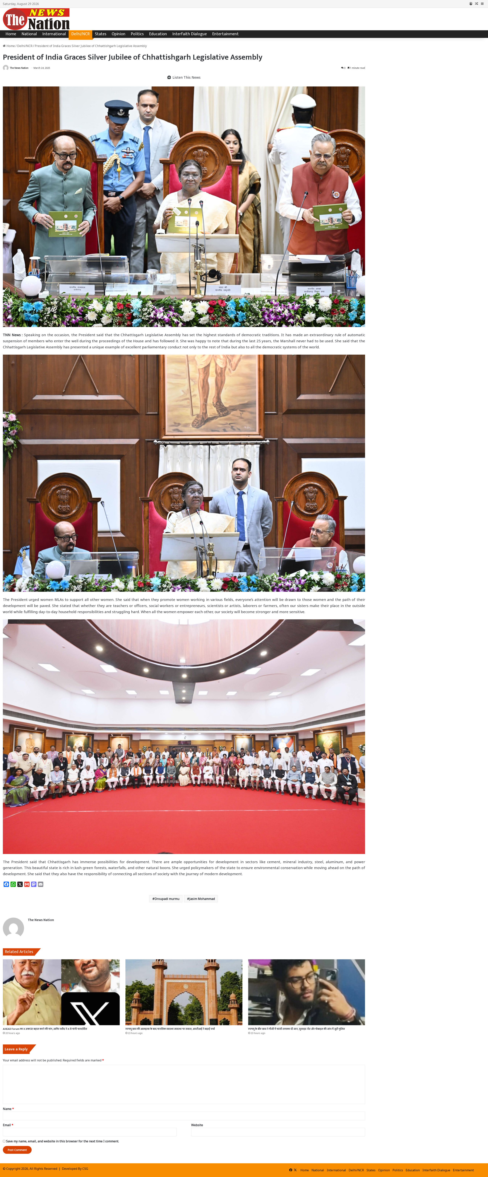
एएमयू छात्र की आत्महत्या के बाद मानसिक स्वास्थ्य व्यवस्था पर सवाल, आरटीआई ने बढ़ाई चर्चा (170, 1029)
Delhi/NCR (80, 34)
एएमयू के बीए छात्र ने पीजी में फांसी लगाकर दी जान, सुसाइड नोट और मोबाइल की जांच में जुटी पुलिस (296, 1029)
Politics (137, 34)
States (100, 34)
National (29, 34)
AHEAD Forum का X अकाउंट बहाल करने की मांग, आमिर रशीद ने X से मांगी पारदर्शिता (45, 1029)
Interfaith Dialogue (189, 34)
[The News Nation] (36, 19)
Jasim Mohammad (202, 899)
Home (11, 34)
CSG (85, 1169)
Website (197, 1125)
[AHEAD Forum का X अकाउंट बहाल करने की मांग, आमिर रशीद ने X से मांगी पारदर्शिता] (61, 992)
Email (8, 1125)
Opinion (118, 34)
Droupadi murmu (167, 899)
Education (158, 34)
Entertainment (225, 34)
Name (8, 1109)
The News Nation (19, 68)
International (54, 34)
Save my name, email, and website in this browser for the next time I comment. (62, 1141)
